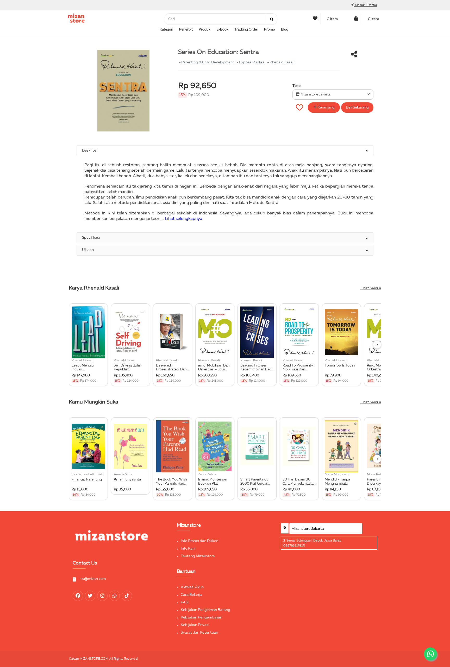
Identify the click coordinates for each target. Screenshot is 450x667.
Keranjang (326, 107)
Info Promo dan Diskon (199, 541)
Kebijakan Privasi (195, 625)
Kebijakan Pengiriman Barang (205, 610)
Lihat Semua (370, 288)
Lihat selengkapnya (183, 219)
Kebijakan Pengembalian (201, 617)
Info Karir (188, 548)
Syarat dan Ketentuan (199, 632)
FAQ (185, 602)
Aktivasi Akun (192, 587)
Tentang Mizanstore (198, 556)
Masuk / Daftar (365, 5)
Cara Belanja (191, 595)
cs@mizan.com (93, 579)
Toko (296, 86)
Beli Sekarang (357, 107)
